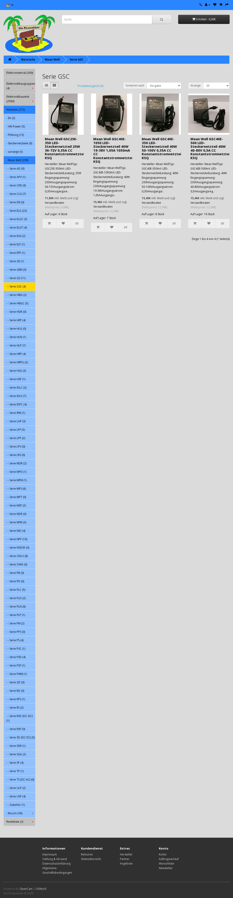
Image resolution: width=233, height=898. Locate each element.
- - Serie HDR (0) (16, 312)
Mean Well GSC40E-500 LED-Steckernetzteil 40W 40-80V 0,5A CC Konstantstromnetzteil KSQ (210, 148)
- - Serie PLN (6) (15, 606)
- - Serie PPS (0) (15, 632)
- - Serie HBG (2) (16, 295)
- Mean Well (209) (19, 160)
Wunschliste (166, 863)
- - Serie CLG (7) (16, 194)
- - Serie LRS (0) (15, 455)
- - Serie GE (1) (15, 261)
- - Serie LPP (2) (15, 438)
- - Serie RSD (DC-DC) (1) (19, 718)
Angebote (126, 863)
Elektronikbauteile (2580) (19, 99)
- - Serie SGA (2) (16, 754)
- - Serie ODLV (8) (17, 556)
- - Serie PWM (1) (16, 674)
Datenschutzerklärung (56, 863)
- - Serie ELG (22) (16, 211)
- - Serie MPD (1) (16, 472)
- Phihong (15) (15, 135)
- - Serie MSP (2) (16, 505)
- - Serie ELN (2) (15, 236)
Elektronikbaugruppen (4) (20, 86)
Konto (163, 854)
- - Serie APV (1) (15, 177)
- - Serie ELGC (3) (16, 219)
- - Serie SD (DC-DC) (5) (20, 737)
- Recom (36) (19, 813)
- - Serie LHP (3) (15, 421)
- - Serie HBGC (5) (17, 303)
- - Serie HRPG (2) (17, 362)
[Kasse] (226, 5)
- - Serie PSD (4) (15, 657)
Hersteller (126, 854)
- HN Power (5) (15, 126)
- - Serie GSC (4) (16, 286)
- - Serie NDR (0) (16, 514)
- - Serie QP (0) (15, 682)
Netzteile (28, 59)
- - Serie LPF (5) (15, 430)
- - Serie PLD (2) (15, 598)
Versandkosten (54, 203)
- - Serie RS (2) (14, 708)
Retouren (87, 854)
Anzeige (195, 85)
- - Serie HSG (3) (16, 371)
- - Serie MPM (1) (16, 480)
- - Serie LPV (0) (15, 446)
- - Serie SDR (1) (15, 746)
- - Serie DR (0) (15, 202)
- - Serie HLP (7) (15, 345)
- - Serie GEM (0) (16, 270)
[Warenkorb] (220, 5)
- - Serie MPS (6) (16, 489)
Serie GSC (76, 59)
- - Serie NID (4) (15, 531)
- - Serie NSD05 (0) (17, 547)
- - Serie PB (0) (15, 573)
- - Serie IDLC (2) (16, 387)
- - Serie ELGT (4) (16, 227)
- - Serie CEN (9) (16, 185)
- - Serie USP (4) (15, 796)
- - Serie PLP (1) (15, 615)
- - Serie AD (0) (15, 168)
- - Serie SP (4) (14, 763)
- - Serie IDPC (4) (16, 404)
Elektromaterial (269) (19, 74)
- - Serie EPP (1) (15, 253)
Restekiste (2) (19, 822)
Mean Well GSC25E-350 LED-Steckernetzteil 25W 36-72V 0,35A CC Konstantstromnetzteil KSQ (65, 148)
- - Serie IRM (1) (15, 413)
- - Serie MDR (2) (16, 463)
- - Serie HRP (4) (16, 354)
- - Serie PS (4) (14, 640)
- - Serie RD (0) (15, 691)
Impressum (49, 854)
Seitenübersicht (91, 859)
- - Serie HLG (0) (16, 329)
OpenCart (26, 889)
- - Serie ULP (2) (15, 788)
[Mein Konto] (207, 5)
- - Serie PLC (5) (15, 590)
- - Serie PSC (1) (15, 649)
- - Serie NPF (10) (16, 539)
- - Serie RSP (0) (15, 729)
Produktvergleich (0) (90, 86)
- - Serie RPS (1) (15, 699)
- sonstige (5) (14, 152)
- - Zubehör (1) (15, 805)
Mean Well (52, 59)
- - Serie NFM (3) (16, 522)
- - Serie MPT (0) (16, 497)
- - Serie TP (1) (15, 771)
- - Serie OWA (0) (16, 564)
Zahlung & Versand (54, 859)
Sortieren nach (135, 85)
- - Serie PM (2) (15, 623)
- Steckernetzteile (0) (19, 143)
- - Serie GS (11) (15, 278)
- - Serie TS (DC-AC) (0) (20, 779)
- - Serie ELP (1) (15, 244)
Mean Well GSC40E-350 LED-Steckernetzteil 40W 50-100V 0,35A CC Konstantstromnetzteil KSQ (162, 148)
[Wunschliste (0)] (214, 5)
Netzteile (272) (19, 110)
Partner (124, 859)
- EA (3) (10, 118)
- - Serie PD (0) (15, 581)
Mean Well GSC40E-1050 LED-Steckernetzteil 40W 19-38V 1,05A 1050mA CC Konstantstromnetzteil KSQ (113, 150)
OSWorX (41, 889)
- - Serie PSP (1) (15, 665)
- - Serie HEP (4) (15, 320)
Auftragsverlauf (169, 859)
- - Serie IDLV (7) (16, 396)
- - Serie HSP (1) (15, 379)
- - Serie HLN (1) (16, 337)
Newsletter (166, 868)
